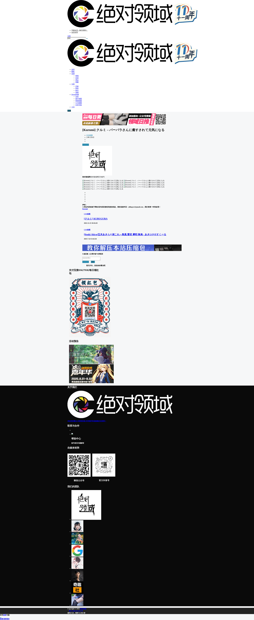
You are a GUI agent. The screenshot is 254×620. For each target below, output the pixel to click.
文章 (73, 84)
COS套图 (89, 135)
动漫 (73, 74)
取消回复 (85, 262)
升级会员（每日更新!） (79, 30)
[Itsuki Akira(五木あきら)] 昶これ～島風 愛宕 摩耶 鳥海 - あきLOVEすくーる (125, 234)
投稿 (69, 111)
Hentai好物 (75, 94)
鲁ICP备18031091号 (76, 611)
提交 (93, 262)
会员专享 (74, 32)
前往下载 (85, 144)
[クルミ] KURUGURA (95, 218)
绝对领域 (83, 609)
